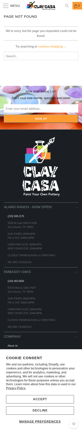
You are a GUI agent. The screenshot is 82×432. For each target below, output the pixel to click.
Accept (40, 399)
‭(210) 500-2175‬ (16, 216)
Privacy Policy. (16, 388)
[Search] (68, 5)
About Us (13, 345)
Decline (40, 410)
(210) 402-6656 (16, 281)
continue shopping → (52, 46)
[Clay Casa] (41, 5)
